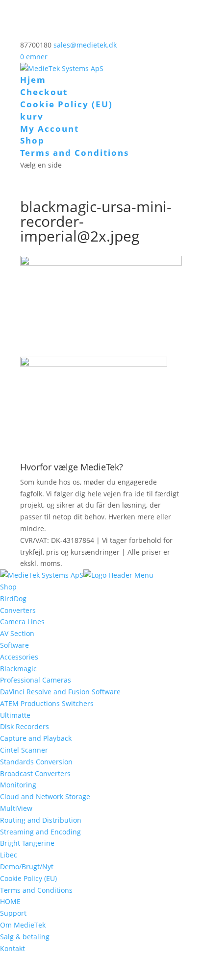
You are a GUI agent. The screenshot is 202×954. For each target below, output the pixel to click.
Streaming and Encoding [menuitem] (40, 831)
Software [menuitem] (14, 645)
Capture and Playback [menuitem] (36, 738)
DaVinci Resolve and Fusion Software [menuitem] (60, 691)
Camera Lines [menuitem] (22, 621)
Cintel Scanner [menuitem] (24, 750)
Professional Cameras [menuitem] (35, 680)
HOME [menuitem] (10, 901)
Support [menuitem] (13, 913)
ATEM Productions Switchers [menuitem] (47, 703)
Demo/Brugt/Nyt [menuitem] (26, 866)
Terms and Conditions (74, 152)
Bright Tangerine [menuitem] (27, 843)
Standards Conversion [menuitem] (36, 761)
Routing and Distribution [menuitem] (40, 820)
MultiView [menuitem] (16, 808)
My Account (49, 128)
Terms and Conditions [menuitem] (36, 890)
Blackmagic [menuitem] (18, 668)
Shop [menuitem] (8, 586)
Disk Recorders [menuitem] (24, 726)
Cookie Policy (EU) (66, 104)
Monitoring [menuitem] (18, 784)
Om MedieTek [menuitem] (23, 925)
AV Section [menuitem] (17, 633)
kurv (32, 116)
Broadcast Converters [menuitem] (35, 773)
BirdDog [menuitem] (13, 598)
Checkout (44, 92)
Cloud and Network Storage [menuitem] (45, 796)
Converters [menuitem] (18, 610)
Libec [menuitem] (8, 854)
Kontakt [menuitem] (12, 948)
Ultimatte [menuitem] (15, 715)
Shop (32, 140)
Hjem (33, 79)
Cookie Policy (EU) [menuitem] (28, 878)
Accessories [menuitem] (19, 656)
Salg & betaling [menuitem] (25, 936)
